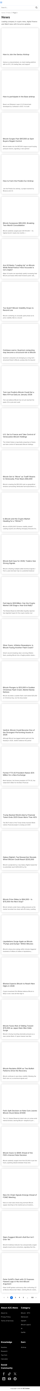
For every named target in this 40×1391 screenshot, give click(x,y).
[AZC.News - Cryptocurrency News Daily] (20, 2)
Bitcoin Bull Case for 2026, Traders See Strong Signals (19, 562)
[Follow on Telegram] (15, 1379)
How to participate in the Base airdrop (19, 97)
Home (3, 12)
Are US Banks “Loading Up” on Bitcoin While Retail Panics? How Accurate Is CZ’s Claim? (19, 267)
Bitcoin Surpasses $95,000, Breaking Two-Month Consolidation (18, 224)
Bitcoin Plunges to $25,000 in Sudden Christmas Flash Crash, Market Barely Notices (19, 689)
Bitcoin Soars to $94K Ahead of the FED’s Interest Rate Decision (18, 1154)
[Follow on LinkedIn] (3, 1379)
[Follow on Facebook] (3, 1374)
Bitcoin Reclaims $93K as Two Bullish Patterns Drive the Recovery (18, 1069)
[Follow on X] (15, 1374)
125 (32, 1297)
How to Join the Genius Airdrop (16, 54)
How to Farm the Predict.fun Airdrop (18, 181)
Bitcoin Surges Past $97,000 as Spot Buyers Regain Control (18, 140)
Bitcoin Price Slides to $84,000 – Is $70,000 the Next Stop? (17, 900)
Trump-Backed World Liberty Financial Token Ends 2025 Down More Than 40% (20, 816)
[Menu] (1, 2)
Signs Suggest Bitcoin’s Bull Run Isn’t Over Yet (18, 1238)
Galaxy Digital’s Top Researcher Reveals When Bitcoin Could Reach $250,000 (19, 858)
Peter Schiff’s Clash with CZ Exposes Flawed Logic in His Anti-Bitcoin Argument (18, 1281)
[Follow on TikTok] (9, 1374)
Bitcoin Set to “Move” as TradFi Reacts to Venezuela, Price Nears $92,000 (19, 478)
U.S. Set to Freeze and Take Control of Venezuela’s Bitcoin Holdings (19, 435)
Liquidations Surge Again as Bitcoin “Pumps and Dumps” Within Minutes (18, 942)
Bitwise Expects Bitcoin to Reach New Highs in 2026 (19, 985)
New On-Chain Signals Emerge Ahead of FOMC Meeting (20, 1196)
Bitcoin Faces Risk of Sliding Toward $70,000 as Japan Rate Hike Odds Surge (18, 1028)
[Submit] (36, 7)
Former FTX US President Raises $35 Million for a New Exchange (18, 774)
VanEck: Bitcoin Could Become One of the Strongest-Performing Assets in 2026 (19, 732)
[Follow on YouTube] (9, 1379)
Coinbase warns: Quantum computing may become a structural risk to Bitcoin (19, 351)
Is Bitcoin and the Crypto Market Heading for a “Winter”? (16, 520)
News (9, 12)
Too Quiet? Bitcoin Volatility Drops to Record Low (18, 309)
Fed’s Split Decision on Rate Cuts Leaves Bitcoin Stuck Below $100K (20, 1112)
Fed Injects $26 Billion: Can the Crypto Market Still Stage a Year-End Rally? (19, 604)
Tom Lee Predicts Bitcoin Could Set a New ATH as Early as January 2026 (18, 393)
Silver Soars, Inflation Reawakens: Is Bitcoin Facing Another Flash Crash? (18, 646)
